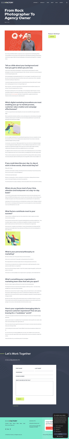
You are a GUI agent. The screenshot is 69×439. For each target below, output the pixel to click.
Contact (61, 2)
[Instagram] (5, 429)
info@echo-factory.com (34, 423)
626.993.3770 (32, 420)
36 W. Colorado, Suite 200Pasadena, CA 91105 (34, 426)
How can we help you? (9, 425)
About (52, 2)
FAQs (17, 423)
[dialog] (60, 425)
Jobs (24, 423)
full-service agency (14, 94)
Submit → (20, 399)
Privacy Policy (45, 434)
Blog (57, 2)
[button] (60, 436)
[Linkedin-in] (8, 429)
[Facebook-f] (10, 429)
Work (48, 2)
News (21, 423)
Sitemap (50, 434)
